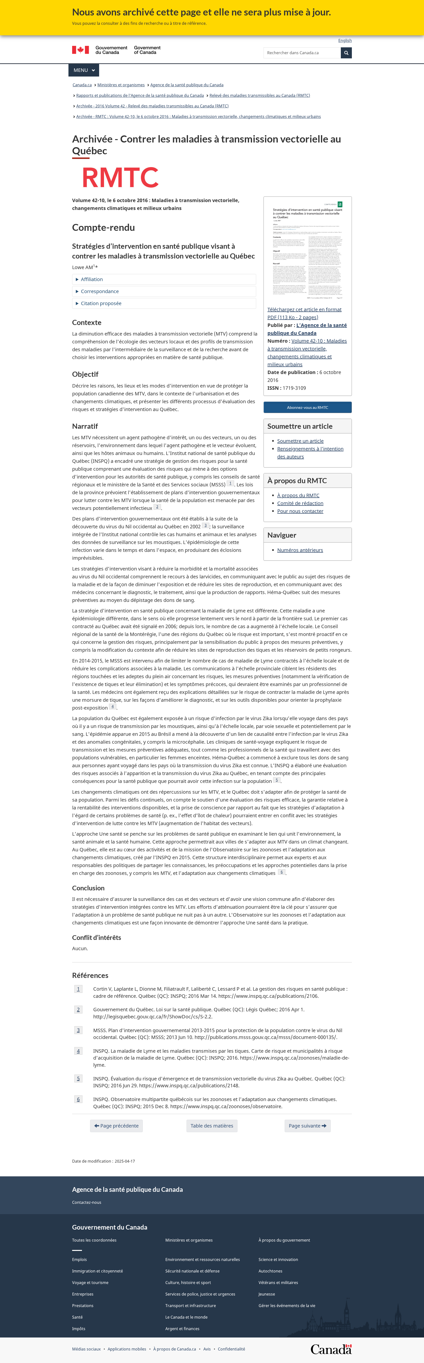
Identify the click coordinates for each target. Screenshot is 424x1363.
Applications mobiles (127, 1349)
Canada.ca (82, 85)
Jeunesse (267, 1294)
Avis (207, 1349)
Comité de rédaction (300, 503)
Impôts (78, 1328)
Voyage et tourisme (90, 1282)
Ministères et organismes (121, 85)
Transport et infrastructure (190, 1305)
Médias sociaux (86, 1349)
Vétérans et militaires (278, 1282)
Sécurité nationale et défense (192, 1271)
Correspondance (100, 291)
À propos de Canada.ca (174, 1349)
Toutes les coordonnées (94, 1240)
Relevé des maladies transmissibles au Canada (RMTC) (260, 95)
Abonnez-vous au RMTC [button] (307, 407)
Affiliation (92, 279)
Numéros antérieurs (300, 550)
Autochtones (270, 1271)
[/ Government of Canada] (116, 50)
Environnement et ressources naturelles (202, 1259)
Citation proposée (101, 303)
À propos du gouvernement (284, 1240)
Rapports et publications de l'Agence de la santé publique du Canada (140, 95)
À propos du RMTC (298, 495)
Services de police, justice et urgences (200, 1294)
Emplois (79, 1259)
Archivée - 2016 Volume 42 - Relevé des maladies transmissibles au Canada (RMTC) (152, 106)
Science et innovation (278, 1259)
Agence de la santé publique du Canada (187, 85)
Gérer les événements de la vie (287, 1305)
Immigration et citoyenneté (97, 1271)
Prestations (82, 1305)
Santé (77, 1317)
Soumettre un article (300, 441)
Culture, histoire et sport (188, 1282)
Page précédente (119, 1125)
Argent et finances (182, 1328)
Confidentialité (231, 1349)
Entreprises (82, 1294)
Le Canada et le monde (186, 1317)
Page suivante (305, 1125)
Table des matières (212, 1125)
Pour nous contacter (300, 511)
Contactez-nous (86, 1202)
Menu (86, 70)
